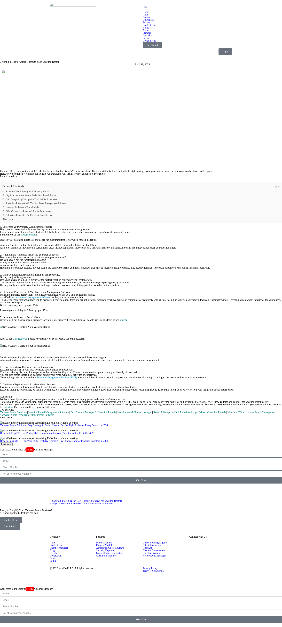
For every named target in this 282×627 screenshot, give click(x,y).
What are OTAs (235, 412)
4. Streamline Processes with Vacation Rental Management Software (34, 203)
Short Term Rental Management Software (32, 414)
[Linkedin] (22, 488)
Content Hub (149, 25)
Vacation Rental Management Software (48, 412)
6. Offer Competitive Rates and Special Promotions (27, 211)
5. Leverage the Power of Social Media (21, 207)
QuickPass (148, 19)
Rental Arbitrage (161, 412)
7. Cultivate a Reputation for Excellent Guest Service (27, 215)
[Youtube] (30, 488)
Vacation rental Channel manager (135, 412)
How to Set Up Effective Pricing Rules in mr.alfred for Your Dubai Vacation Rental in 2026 (47, 433)
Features (147, 17)
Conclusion (8, 219)
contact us (8, 407)
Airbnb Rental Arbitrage (184, 412)
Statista (123, 320)
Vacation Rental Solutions (13, 412)
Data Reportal (20, 338)
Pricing (146, 22)
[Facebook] (4, 488)
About (146, 14)
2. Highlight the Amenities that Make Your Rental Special (29, 195)
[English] (145, 7)
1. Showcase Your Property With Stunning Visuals (26, 191)
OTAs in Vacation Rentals (212, 412)
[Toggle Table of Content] (275, 186)
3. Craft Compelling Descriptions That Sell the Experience (30, 199)
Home (146, 12)
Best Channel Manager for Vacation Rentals (93, 412)
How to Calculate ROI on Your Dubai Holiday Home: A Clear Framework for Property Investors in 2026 (54, 441)
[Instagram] (13, 488)
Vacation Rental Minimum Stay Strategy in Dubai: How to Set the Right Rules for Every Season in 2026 (54, 425)
